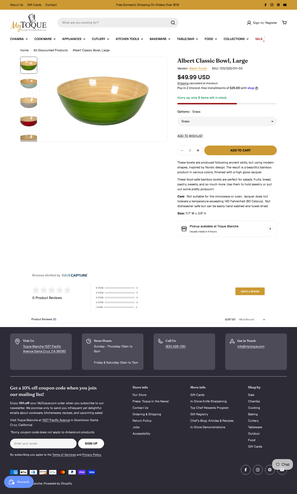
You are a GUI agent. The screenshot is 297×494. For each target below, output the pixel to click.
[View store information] (270, 228)
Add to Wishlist (190, 136)
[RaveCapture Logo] (74, 275)
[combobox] (118, 22)
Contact (51, 5)
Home (24, 50)
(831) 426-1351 (176, 346)
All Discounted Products (51, 50)
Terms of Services (64, 454)
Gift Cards (34, 5)
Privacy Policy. (91, 454)
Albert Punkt (198, 68)
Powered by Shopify (58, 483)
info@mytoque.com (250, 346)
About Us (16, 5)
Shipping (183, 83)
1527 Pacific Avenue (56, 420)
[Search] (173, 22)
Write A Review (250, 291)
